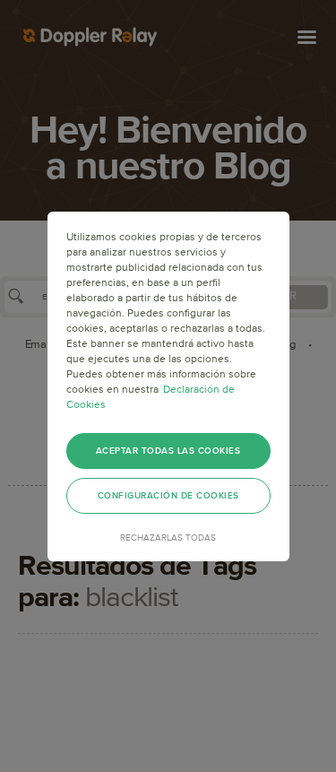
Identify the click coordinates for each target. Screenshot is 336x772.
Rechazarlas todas (168, 537)
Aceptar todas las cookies (168, 451)
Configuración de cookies (168, 495)
